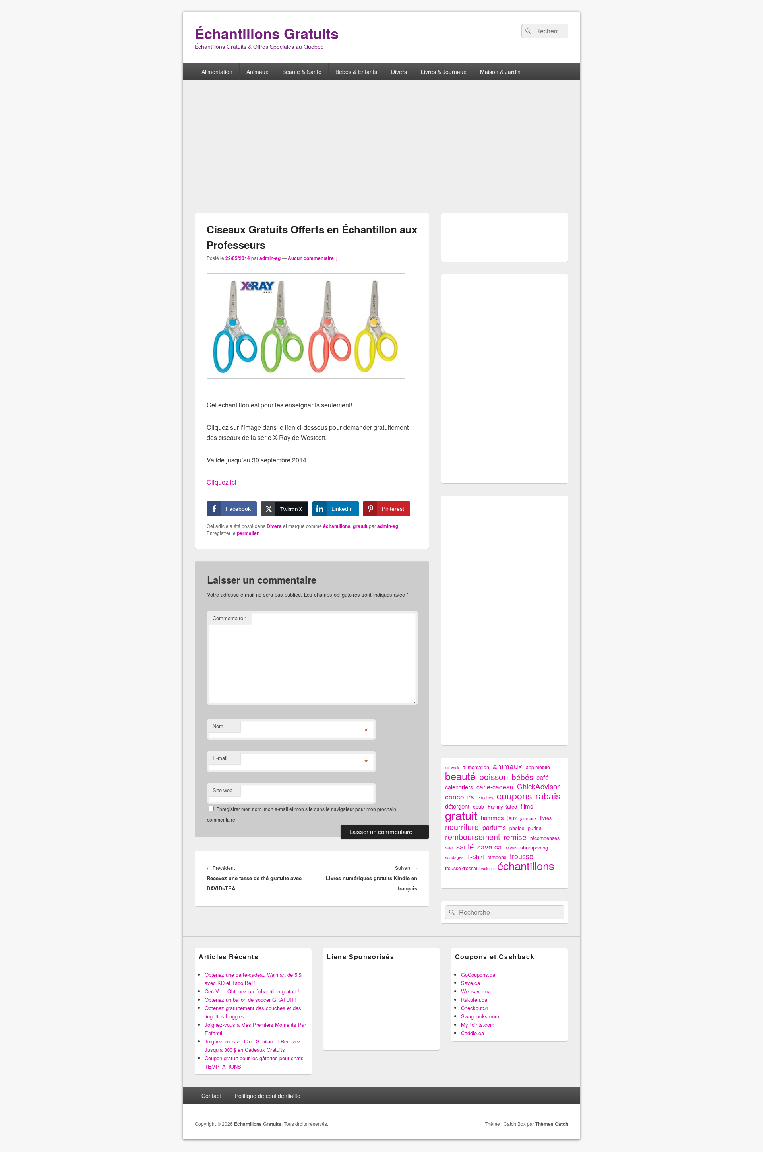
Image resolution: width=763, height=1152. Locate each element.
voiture (487, 868)
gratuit (360, 525)
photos (516, 828)
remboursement (472, 836)
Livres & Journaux (443, 72)
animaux (507, 766)
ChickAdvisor (538, 786)
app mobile (538, 767)
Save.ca (470, 983)
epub (478, 806)
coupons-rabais (529, 795)
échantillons (337, 525)
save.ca (489, 846)
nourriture (462, 826)
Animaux (257, 72)
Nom (218, 726)
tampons (497, 857)
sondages (454, 857)
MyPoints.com (477, 1024)
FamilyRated (502, 806)
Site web (222, 790)
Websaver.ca (476, 991)
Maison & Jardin (500, 72)
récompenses (545, 838)
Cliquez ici (221, 482)
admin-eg (270, 258)
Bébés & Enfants (356, 72)
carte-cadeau (494, 787)
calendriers (459, 787)
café (542, 777)
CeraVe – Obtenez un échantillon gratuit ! (252, 991)
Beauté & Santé (301, 72)
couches (485, 798)
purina (535, 828)
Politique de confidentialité (267, 1096)
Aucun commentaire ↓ (313, 258)
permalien (248, 533)
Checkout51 (474, 1008)
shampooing (534, 847)
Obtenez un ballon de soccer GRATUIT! (250, 999)
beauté (460, 776)
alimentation (476, 767)
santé (465, 846)
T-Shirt (475, 857)
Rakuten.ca (474, 999)
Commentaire (230, 618)
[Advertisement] (381, 147)
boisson (493, 776)
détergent (457, 806)
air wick (452, 767)
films (527, 806)
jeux (512, 818)
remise (515, 836)
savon (511, 848)
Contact (211, 1096)
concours (459, 796)
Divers (399, 72)
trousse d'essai (461, 868)
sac (449, 847)
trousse (521, 856)
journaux (528, 818)
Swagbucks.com (480, 1016)
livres (546, 818)
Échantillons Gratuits (267, 33)
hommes (492, 817)
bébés (522, 776)
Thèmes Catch (551, 1123)
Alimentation (216, 72)
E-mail (220, 758)
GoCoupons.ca (478, 974)
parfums (494, 827)
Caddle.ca (472, 1033)
